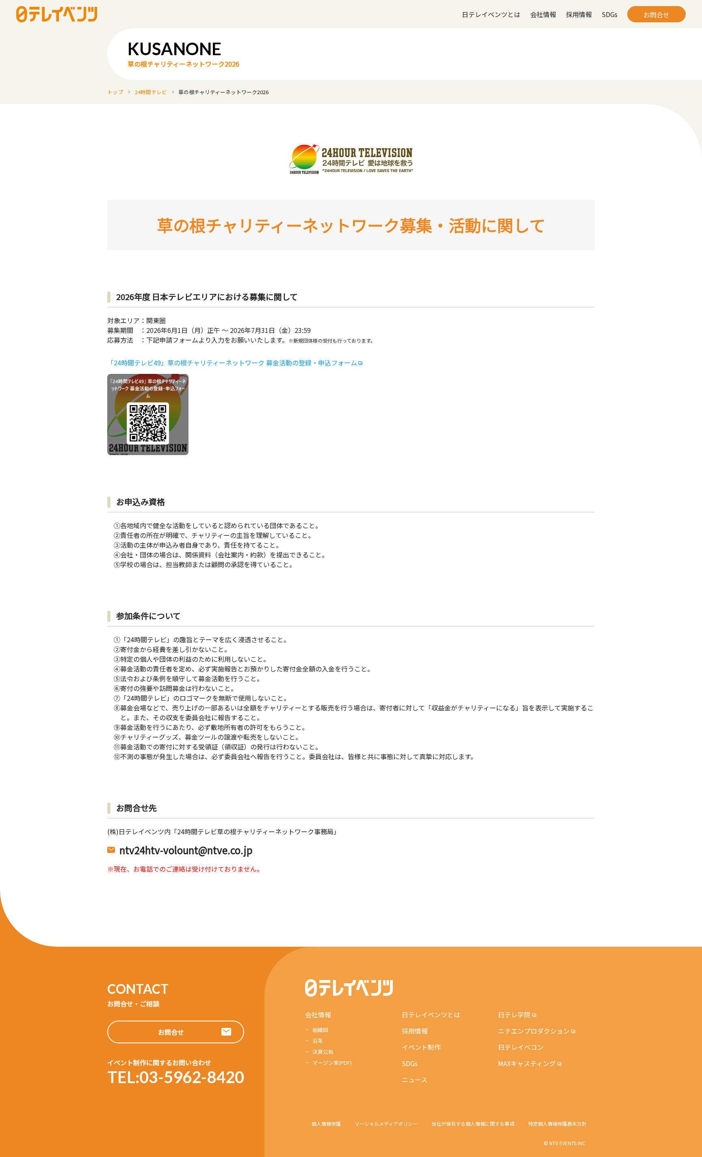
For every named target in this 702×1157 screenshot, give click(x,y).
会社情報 (543, 14)
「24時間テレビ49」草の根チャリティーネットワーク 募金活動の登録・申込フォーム (232, 362)
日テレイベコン (521, 1047)
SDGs (610, 14)
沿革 (317, 1041)
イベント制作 (421, 1047)
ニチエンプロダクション (534, 1031)
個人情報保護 (326, 1123)
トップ (115, 92)
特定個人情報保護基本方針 (557, 1123)
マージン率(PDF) (332, 1062)
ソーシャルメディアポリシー (386, 1123)
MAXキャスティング (527, 1063)
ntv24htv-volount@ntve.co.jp (186, 850)
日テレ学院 (514, 1014)
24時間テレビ (151, 92)
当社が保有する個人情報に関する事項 (472, 1123)
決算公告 (323, 1052)
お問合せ (657, 14)
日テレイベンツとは (491, 14)
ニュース (414, 1079)
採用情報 (579, 14)
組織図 (320, 1030)
